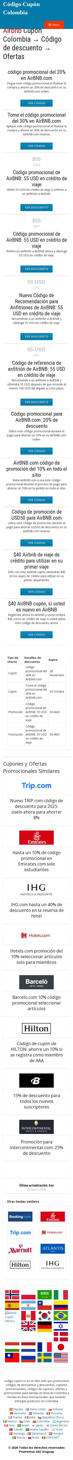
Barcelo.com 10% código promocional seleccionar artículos (36, 1002)
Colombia (42, 1421)
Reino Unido (37, 1409)
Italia (31, 1417)
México (11, 1421)
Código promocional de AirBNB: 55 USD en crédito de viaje (36, 178)
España (18, 1409)
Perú (11, 1425)
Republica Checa (52, 1417)
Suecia (20, 1437)
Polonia (57, 1409)
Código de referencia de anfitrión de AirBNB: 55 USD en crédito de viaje (36, 369)
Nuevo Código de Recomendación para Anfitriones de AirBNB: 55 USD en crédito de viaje (36, 304)
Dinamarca (38, 1433)
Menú (55, 25)
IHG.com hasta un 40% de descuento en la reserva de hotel (37, 910)
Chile (26, 1421)
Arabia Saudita (39, 1429)
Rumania (56, 1413)
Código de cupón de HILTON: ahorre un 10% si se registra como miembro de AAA (36, 1052)
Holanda (38, 1413)
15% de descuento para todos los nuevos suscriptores (36, 1101)
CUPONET (52, 1437)
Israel (59, 1429)
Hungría (57, 1433)
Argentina (62, 1421)
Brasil (25, 1425)
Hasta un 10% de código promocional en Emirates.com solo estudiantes (37, 861)
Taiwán (18, 1429)
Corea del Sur (58, 1425)
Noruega (18, 1433)
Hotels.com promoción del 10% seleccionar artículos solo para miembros (36, 956)
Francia (17, 1417)
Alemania (19, 1413)
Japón (39, 1425)
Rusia (35, 1437)
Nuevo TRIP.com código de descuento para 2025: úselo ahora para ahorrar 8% (36, 809)
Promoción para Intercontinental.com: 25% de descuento (36, 1147)
